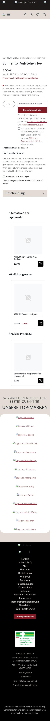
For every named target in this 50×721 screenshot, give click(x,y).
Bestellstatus (25, 573)
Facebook (25, 580)
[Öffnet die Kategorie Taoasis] (25, 434)
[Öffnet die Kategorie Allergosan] (25, 469)
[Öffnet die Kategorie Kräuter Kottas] (25, 512)
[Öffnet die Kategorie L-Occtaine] (25, 529)
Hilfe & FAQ (25, 562)
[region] (25, 39)
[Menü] (8, 14)
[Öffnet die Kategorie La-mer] (25, 520)
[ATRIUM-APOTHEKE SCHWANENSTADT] (4, 3)
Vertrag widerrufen (25, 617)
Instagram (25, 591)
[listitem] (28, 246)
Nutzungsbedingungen (32, 125)
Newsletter (25, 605)
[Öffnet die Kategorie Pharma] (25, 503)
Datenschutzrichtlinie (37, 122)
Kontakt (25, 559)
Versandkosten (10, 710)
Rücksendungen (25, 584)
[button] (8, 246)
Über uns (25, 570)
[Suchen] (25, 14)
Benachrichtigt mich (32, 110)
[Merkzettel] (38, 14)
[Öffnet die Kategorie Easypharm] (25, 452)
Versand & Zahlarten (25, 595)
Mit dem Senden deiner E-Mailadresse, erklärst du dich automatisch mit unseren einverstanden (33, 136)
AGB (25, 566)
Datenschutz (25, 587)
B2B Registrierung (25, 609)
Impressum (25, 598)
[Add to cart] (40, 264)
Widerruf (25, 577)
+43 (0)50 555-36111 (27, 681)
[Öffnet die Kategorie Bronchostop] (25, 460)
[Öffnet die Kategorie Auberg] (25, 486)
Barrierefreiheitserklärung (25, 602)
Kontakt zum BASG (25, 653)
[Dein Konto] (31, 14)
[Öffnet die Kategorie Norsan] (25, 426)
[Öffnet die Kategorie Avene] (25, 495)
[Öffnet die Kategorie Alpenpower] (25, 477)
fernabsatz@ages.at (28, 685)
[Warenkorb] (44, 14)
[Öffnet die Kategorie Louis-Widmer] (25, 443)
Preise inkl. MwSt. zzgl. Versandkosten (20, 78)
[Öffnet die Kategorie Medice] (25, 417)
